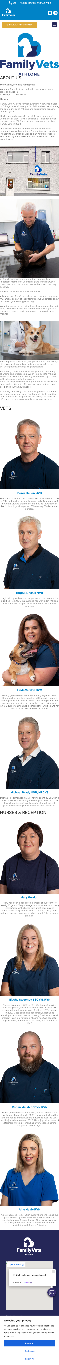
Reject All (29, 1359)
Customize (29, 1351)
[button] (51, 1292)
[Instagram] (55, 13)
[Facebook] (50, 13)
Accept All (29, 1343)
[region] (29, 1340)
